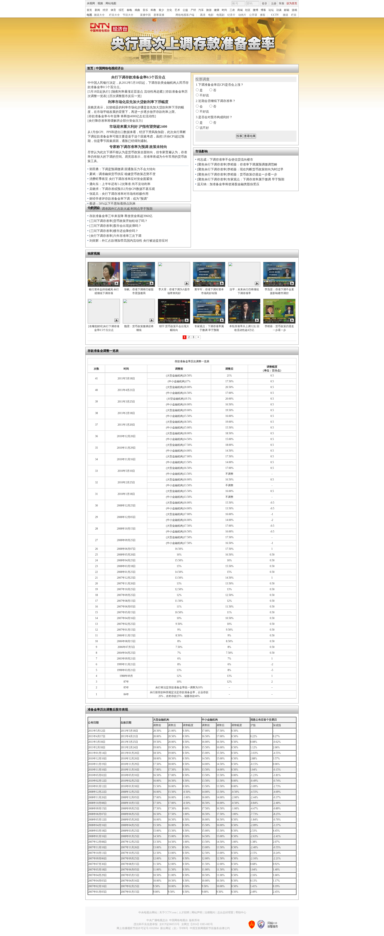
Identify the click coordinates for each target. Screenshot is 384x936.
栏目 (293, 14)
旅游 (209, 10)
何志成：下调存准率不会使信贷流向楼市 (225, 159)
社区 (247, 10)
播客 (262, 14)
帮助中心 (241, 912)
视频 (100, 3)
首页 (89, 10)
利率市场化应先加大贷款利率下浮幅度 (138, 102)
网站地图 (111, 3)
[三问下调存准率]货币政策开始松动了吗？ (118, 221)
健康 (216, 10)
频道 (285, 14)
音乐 (145, 10)
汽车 (201, 10)
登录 (264, 3)
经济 (105, 10)
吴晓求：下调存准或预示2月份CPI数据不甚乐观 (122, 189)
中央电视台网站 (147, 912)
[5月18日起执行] (99, 91)
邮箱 (286, 10)
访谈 (279, 10)
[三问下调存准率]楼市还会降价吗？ (113, 231)
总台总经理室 (225, 912)
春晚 (129, 10)
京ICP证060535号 (169, 924)
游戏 (294, 10)
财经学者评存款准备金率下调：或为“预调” (118, 198)
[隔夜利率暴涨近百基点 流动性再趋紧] (137, 91)
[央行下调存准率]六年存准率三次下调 (115, 235)
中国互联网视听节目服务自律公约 (210, 928)
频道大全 (99, 14)
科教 (153, 10)
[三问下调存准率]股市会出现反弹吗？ (115, 225)
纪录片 (231, 14)
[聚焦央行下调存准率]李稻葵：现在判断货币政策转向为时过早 (240, 169)
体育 (113, 10)
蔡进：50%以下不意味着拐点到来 (112, 203)
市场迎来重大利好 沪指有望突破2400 (138, 126)
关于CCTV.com (167, 912)
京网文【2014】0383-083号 (197, 924)
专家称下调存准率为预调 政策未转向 (138, 147)
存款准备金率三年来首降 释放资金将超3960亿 (120, 216)
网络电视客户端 (185, 14)
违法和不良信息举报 (146, 924)
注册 (273, 3)
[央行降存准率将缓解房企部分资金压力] (115, 120)
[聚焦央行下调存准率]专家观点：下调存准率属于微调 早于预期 (240, 179)
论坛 (271, 10)
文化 (169, 10)
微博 (255, 10)
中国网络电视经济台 (110, 68)
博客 (263, 10)
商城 (240, 10)
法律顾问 (209, 912)
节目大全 (128, 14)
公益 (185, 10)
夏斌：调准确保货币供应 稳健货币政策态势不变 (122, 174)
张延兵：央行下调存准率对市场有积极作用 (118, 193)
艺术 (177, 10)
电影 (211, 14)
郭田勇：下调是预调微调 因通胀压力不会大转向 (122, 169)
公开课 (253, 14)
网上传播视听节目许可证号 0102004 (138, 928)
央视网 (91, 3)
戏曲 (137, 10)
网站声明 (197, 912)
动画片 (242, 14)
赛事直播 (159, 14)
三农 (232, 10)
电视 (89, 14)
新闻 (97, 10)
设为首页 (291, 3)
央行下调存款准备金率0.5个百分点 (138, 77)
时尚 (224, 10)
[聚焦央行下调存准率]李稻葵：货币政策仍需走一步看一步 (237, 174)
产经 (193, 10)
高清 (202, 14)
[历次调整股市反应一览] (125, 96)
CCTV (275, 14)
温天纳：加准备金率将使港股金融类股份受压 (228, 184)
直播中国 (145, 14)
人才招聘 (184, 912)
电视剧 (220, 14)
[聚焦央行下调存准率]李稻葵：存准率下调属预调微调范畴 (237, 164)
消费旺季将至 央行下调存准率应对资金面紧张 (120, 179)
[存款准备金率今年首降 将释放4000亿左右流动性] (122, 116)
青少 (161, 10)
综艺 (121, 10)
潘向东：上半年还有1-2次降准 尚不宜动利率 (119, 184)
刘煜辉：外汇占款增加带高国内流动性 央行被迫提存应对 (128, 240)
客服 (281, 3)
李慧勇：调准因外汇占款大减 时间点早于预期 (120, 208)
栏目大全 (114, 14)
